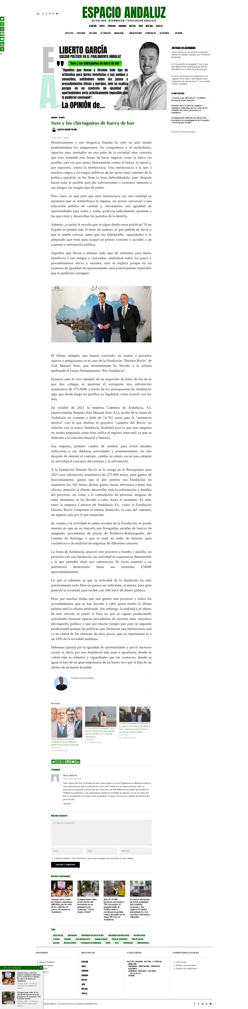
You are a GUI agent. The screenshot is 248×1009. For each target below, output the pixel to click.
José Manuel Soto (82, 939)
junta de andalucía (119, 939)
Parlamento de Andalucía (91, 943)
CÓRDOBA (112, 26)
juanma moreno (101, 939)
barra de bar (58, 935)
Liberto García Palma (67, 129)
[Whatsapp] (63, 762)
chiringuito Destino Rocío (118, 935)
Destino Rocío (139, 935)
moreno (56, 943)
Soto (117, 943)
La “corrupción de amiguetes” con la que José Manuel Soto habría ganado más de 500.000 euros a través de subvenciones (189, 66)
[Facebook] (68, 762)
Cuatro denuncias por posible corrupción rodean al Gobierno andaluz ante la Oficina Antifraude (65, 742)
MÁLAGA (149, 26)
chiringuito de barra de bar (93, 935)
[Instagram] (58, 762)
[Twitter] (53, 762)
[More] (2, 49)
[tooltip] (43, 13)
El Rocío (56, 939)
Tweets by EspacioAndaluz (183, 132)
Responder (67, 804)
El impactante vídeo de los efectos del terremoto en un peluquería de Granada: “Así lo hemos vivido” (87, 905)
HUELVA (132, 26)
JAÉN (140, 26)
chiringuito (72, 935)
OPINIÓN (62, 117)
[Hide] (1, 54)
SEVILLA (159, 26)
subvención (128, 943)
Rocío (108, 943)
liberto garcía (137, 939)
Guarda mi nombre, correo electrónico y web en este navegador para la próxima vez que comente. (94, 858)
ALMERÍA (93, 26)
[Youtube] (73, 762)
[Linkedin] (78, 762)
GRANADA (122, 26)
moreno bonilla (70, 943)
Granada (67, 939)
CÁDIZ (102, 26)
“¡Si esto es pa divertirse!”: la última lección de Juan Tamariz (188, 99)
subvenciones (143, 943)
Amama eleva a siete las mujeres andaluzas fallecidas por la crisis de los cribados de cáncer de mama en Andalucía (61, 905)
